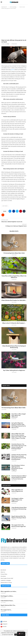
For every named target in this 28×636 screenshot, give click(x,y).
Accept (17, 634)
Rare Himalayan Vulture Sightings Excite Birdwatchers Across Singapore (18, 467)
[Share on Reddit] (2, 214)
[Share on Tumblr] (24, 211)
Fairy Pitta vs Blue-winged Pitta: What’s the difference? (14, 276)
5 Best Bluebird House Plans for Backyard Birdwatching (14, 346)
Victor (8, 44)
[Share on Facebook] (13, 211)
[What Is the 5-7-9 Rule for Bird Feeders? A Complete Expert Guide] (14, 312)
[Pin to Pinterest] (20, 211)
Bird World (3, 570)
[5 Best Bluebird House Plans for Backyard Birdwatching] (14, 335)
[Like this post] (10, 211)
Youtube (4, 626)
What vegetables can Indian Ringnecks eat (17, 490)
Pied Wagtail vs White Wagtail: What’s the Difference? (17, 500)
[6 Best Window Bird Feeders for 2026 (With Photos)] (14, 289)
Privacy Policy (4, 574)
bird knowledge (13, 7)
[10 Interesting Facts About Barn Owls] (14, 242)
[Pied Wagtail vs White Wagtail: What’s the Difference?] (5, 500)
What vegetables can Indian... (9, 591)
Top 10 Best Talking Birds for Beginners (14, 370)
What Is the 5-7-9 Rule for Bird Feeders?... (14, 323)
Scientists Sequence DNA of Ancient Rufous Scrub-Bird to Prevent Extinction (18, 477)
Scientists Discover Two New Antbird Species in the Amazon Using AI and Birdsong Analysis (18, 446)
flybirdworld (4, 7)
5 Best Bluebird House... (7, 600)
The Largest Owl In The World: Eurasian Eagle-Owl (18, 525)
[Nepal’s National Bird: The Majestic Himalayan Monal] (5, 518)
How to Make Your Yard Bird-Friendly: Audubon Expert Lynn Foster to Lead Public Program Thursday (18, 436)
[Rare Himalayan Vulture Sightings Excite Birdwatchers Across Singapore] (5, 467)
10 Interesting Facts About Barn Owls (14, 253)
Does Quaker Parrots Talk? (7, 578)
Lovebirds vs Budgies (6, 580)
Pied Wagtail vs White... (7, 596)
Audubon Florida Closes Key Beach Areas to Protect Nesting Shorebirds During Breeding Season (18, 457)
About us (3, 572)
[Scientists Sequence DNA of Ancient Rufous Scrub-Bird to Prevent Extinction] (5, 478)
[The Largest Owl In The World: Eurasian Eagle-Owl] (5, 527)
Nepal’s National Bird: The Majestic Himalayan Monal (18, 516)
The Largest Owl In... (6, 609)
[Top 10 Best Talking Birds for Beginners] (14, 360)
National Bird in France (6, 582)
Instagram (4, 624)
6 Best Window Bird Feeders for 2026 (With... (14, 300)
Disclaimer (3, 576)
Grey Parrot (5, 205)
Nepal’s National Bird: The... (8, 605)
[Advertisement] (14, 24)
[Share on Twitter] (17, 211)
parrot (12, 69)
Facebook (4, 621)
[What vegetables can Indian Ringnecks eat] (5, 492)
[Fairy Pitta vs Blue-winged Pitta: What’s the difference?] (14, 265)
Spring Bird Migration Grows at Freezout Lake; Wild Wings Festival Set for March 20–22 (18, 425)
